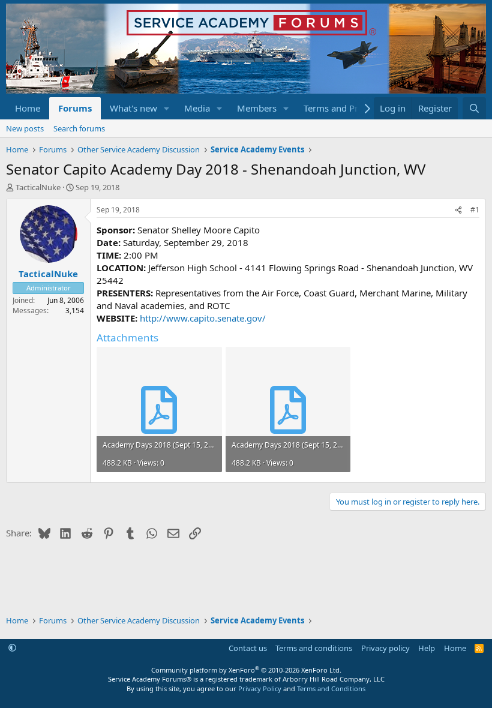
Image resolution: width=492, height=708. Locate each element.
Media (197, 108)
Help (426, 648)
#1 (474, 210)
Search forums (79, 128)
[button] (166, 108)
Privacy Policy (259, 688)
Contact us (248, 648)
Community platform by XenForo (246, 669)
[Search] (474, 108)
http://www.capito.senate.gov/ (203, 318)
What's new (133, 108)
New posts (25, 128)
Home (27, 108)
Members (257, 108)
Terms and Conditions (331, 688)
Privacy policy (385, 648)
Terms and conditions (313, 648)
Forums (75, 108)
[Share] (458, 210)
